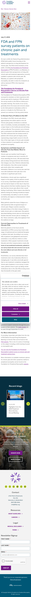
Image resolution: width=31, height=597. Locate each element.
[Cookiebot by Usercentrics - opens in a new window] (22, 276)
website (26, 364)
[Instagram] (21, 486)
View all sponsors (15, 579)
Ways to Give (15, 459)
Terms (14, 530)
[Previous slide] (3, 404)
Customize (14, 314)
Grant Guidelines (14, 513)
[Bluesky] (25, 486)
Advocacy (6, 8)
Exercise (11, 8)
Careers (14, 517)
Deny (15, 319)
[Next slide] (28, 404)
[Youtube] (17, 486)
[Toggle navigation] (29, 2)
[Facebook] (6, 486)
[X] (10, 486)
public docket (22, 327)
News (15, 8)
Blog (2, 8)
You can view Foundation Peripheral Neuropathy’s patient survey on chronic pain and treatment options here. (15, 352)
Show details (22, 303)
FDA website (5, 342)
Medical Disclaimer (15, 526)
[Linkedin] (13, 486)
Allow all (15, 308)
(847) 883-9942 (15, 502)
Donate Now (15, 453)
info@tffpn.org (15, 504)
